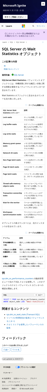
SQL (11, 42)
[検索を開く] (33, 26)
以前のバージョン (20, 378)
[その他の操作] (43, 42)
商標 (13, 388)
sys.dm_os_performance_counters (17, 278)
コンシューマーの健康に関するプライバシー (19, 385)
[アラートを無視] (43, 4)
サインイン (41, 26)
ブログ (32, 378)
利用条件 (5, 388)
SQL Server (20, 42)
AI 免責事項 (6, 378)
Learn (4, 42)
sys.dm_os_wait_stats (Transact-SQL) (23, 314)
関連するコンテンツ (11, 69)
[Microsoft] (23, 26)
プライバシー (13, 382)
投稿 (3, 382)
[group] (23, 300)
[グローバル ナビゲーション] (2, 26)
